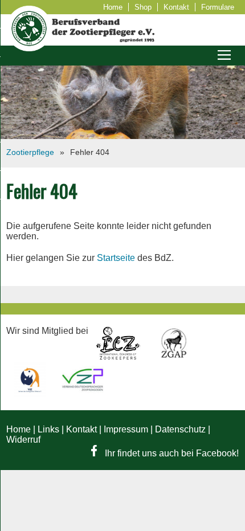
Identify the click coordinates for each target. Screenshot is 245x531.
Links (48, 429)
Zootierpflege (30, 152)
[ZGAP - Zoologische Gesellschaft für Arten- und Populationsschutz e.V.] (173, 357)
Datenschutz (180, 429)
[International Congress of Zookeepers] (119, 357)
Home (112, 7)
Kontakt (176, 7)
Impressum (126, 429)
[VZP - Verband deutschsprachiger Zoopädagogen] (82, 393)
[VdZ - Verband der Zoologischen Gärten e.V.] (31, 393)
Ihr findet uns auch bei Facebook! (171, 453)
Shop (143, 7)
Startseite (116, 258)
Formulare (217, 7)
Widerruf (23, 439)
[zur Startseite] (29, 48)
